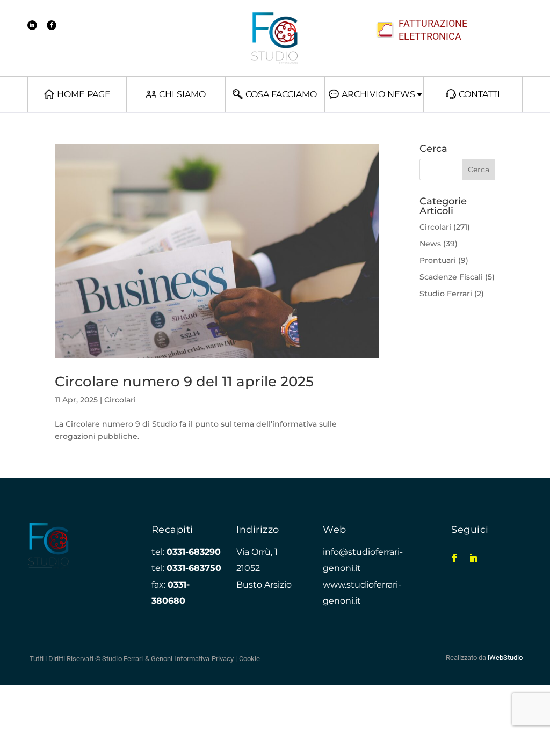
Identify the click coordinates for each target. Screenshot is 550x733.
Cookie (249, 659)
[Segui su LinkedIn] (32, 25)
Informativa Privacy (204, 659)
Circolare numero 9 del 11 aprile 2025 (184, 381)
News (430, 243)
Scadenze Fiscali (451, 277)
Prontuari (437, 260)
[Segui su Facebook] (51, 25)
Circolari (120, 400)
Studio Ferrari (445, 293)
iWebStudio (505, 658)
